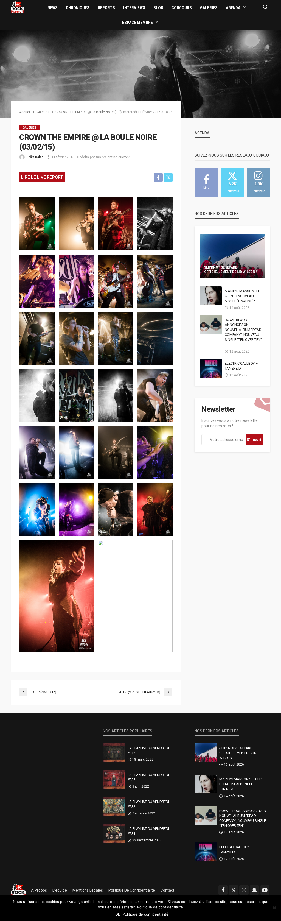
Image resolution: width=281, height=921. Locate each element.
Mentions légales (87, 890)
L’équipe (59, 890)
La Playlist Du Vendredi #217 (148, 750)
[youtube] (264, 890)
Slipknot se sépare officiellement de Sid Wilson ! (230, 269)
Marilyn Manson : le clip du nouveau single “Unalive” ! (242, 296)
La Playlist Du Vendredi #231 (148, 831)
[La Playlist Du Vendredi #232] (114, 806)
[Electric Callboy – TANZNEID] (211, 368)
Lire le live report (42, 177)
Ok (117, 914)
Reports (106, 7)
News (52, 7)
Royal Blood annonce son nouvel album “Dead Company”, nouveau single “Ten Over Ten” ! (243, 332)
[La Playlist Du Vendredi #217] (114, 752)
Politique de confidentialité (131, 890)
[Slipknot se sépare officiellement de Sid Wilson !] (232, 256)
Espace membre (137, 22)
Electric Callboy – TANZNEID (241, 365)
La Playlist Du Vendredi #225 (148, 777)
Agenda (233, 7)
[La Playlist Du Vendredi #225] (114, 779)
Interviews (134, 7)
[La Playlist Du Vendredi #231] (114, 833)
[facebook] (223, 890)
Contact (167, 890)
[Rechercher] (265, 7)
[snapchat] (254, 890)
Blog (158, 7)
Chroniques (77, 7)
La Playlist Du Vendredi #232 (148, 804)
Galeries (209, 7)
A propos (39, 890)
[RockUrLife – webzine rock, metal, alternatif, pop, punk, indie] (18, 890)
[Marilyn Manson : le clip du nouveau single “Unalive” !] (211, 295)
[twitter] (233, 890)
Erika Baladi (35, 157)
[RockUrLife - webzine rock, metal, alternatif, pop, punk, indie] (17, 7)
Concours (182, 7)
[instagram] (244, 890)
